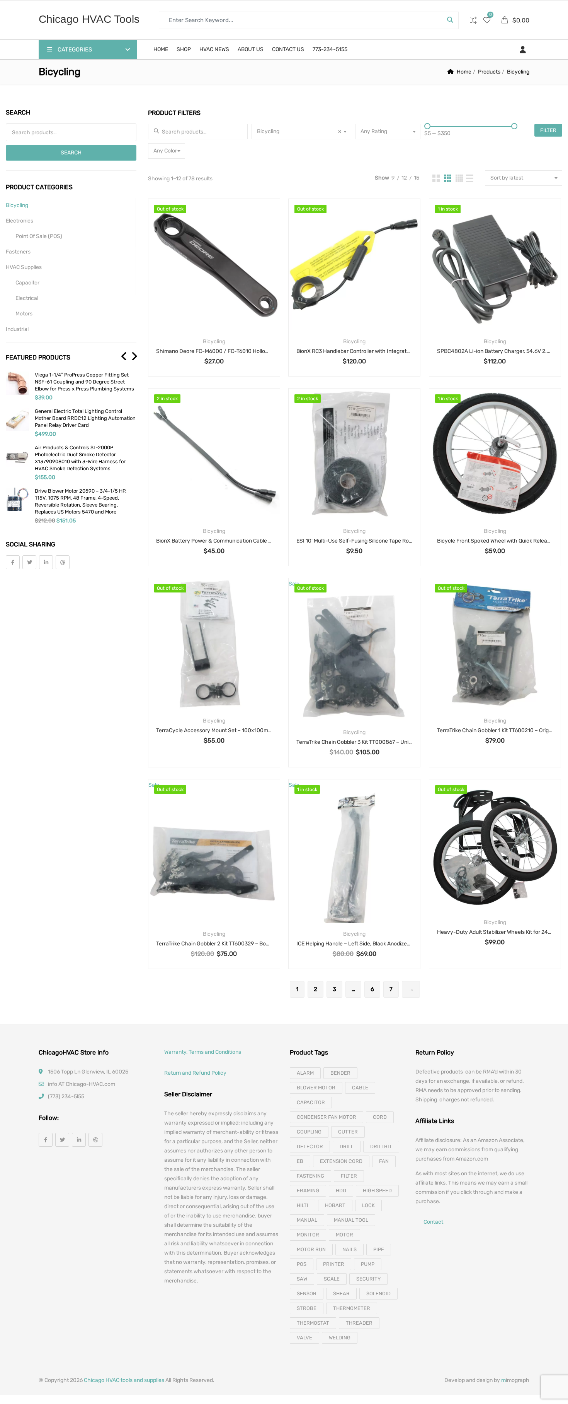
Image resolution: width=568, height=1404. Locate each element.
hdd (341, 1190)
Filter (548, 130)
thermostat (313, 1323)
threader (359, 1323)
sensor (306, 1293)
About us (251, 49)
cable (360, 1088)
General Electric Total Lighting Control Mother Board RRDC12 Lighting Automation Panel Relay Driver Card (85, 418)
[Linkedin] (46, 562)
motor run (311, 1249)
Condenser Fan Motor (326, 1117)
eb (300, 1161)
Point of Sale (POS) (38, 236)
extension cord (341, 1161)
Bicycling (214, 341)
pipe (378, 1249)
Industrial (17, 329)
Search (71, 152)
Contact (433, 1222)
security (368, 1279)
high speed (377, 1190)
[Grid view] (436, 178)
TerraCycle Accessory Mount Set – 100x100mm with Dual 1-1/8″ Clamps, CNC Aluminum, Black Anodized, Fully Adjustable (214, 730)
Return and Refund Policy (195, 1073)
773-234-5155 (330, 49)
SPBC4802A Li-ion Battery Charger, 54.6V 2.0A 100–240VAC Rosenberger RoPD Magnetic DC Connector (495, 351)
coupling (309, 1132)
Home (160, 49)
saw (302, 1279)
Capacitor (27, 282)
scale (332, 1279)
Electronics (19, 220)
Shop (184, 49)
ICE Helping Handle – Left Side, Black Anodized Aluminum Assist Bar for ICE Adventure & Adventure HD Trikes (354, 943)
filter (349, 1176)
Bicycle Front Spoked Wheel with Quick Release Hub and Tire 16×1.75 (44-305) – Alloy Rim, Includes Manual (495, 541)
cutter (348, 1132)
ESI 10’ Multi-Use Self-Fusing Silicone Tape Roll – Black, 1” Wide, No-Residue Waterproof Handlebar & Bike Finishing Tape (354, 541)
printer (333, 1264)
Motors (23, 313)
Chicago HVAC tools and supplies (124, 1380)
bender (340, 1073)
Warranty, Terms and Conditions (202, 1052)
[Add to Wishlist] (204, 278)
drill (347, 1146)
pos (301, 1264)
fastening (310, 1176)
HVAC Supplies (24, 267)
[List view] (469, 178)
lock (368, 1205)
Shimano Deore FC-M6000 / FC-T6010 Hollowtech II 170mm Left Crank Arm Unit (214, 351)
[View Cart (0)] (505, 20)
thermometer (351, 1308)
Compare (224, 278)
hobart (335, 1205)
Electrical (26, 298)
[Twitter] (29, 562)
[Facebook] (13, 562)
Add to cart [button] (474, 278)
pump (367, 1264)
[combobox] (301, 131)
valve (304, 1338)
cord (380, 1117)
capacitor (311, 1102)
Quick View (214, 312)
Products (489, 71)
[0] (486, 21)
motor (344, 1235)
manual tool (351, 1220)
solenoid (378, 1293)
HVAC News (214, 49)
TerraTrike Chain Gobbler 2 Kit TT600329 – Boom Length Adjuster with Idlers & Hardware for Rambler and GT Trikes (214, 943)
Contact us (288, 49)
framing (308, 1190)
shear (341, 1293)
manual (307, 1220)
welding (339, 1338)
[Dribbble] (63, 562)
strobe (306, 1308)
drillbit (381, 1146)
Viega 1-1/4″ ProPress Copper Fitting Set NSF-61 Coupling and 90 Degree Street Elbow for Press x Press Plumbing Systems (84, 382)
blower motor (316, 1088)
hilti (302, 1205)
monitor (308, 1235)
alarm (305, 1073)
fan (384, 1161)
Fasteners (18, 251)
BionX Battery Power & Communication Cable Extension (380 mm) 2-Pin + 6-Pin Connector (214, 541)
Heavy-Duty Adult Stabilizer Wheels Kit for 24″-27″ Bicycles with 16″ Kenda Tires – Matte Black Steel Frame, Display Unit (495, 932)
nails (349, 1249)
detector (310, 1146)
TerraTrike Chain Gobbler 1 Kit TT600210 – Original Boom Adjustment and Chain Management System (495, 730)
